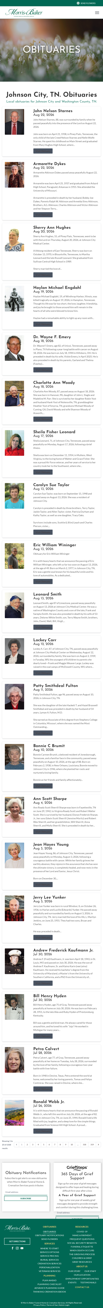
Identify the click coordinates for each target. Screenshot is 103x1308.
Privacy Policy (39, 1305)
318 (84, 1144)
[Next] (98, 1144)
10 (72, 1144)
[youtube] (22, 1248)
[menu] (97, 12)
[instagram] (17, 1248)
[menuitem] (49, 1231)
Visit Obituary (43, 151)
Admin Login (64, 1305)
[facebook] (12, 1248)
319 (92, 1144)
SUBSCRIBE (25, 1198)
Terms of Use (52, 1305)
